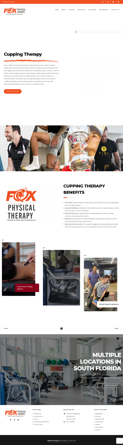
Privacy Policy (38, 424)
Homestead (99, 421)
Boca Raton (99, 427)
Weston (98, 424)
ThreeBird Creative (67, 440)
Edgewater (99, 413)
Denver (98, 430)
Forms (36, 419)
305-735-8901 (70, 421)
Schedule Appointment (41, 421)
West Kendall (100, 419)
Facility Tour (37, 413)
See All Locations (10, 2)
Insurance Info (38, 416)
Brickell (98, 416)
